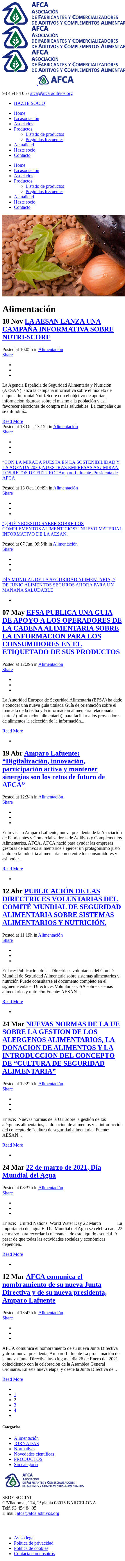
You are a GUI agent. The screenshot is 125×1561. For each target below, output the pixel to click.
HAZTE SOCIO (29, 103)
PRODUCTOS (28, 1459)
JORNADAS (26, 1443)
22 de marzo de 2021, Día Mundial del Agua (51, 1171)
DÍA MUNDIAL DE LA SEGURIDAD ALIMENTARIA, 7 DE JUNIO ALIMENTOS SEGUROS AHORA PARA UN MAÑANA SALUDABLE (58, 585)
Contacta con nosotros (34, 1553)
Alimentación (50, 349)
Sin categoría (26, 1464)
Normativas (24, 1448)
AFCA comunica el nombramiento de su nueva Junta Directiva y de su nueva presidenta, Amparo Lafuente (54, 1288)
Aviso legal (24, 1537)
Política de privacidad (33, 1543)
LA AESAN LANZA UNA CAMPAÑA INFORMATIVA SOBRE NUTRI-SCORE (58, 329)
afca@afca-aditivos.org (51, 93)
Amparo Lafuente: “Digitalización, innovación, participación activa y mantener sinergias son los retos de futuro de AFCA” (53, 769)
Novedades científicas (34, 1453)
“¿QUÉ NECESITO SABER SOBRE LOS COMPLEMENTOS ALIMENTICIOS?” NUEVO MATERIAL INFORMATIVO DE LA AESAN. (62, 528)
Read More (12, 421)
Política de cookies (31, 1548)
